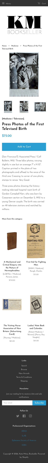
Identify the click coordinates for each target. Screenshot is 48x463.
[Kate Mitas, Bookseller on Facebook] (24, 417)
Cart (43, 4)
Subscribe (39, 403)
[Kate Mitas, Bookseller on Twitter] (17, 417)
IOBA (24, 445)
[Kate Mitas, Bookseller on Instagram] (30, 417)
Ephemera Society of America (24, 440)
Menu (8, 4)
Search (24, 366)
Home (4, 46)
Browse (24, 370)
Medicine (14, 46)
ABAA (24, 431)
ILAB (24, 436)
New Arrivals (24, 373)
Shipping (24, 381)
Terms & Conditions (24, 377)
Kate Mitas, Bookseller (28, 454)
